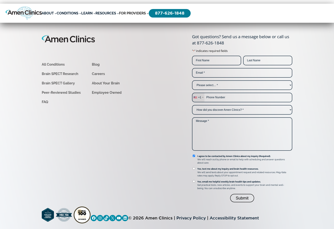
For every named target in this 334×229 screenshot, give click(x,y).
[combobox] (198, 97)
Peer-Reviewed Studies (61, 92)
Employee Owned (107, 92)
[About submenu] (56, 13)
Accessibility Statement (234, 218)
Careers (98, 74)
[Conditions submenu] (80, 13)
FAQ (45, 102)
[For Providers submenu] (148, 13)
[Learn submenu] (94, 13)
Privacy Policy (191, 218)
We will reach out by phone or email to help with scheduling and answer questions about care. (241, 159)
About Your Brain (106, 83)
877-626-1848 (210, 43)
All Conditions (53, 64)
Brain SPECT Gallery (58, 83)
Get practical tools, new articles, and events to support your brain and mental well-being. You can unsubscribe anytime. (240, 185)
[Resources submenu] (118, 13)
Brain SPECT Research (60, 74)
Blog (96, 64)
